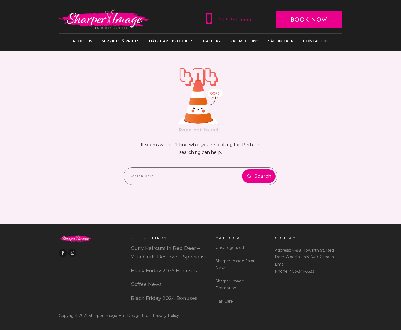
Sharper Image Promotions (230, 284)
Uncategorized (230, 247)
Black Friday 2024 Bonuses (164, 298)
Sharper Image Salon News (236, 264)
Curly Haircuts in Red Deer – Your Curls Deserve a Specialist (169, 252)
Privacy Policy (166, 315)
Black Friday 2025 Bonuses (164, 271)
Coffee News (146, 284)
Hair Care (224, 301)
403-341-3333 (234, 20)
